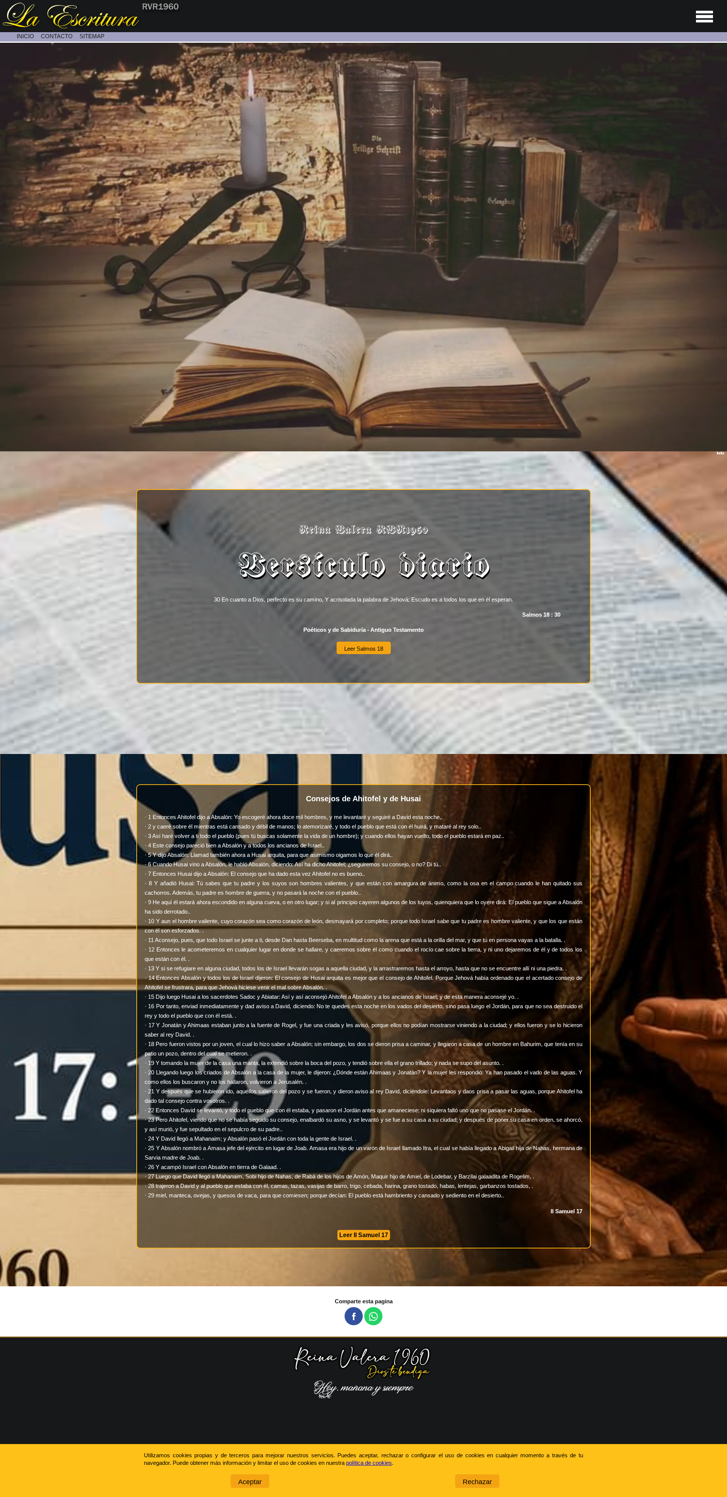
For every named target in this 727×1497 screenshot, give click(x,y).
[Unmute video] (363, 247)
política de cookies (369, 1463)
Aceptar (250, 1482)
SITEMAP (92, 36)
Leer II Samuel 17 (363, 1235)
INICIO (25, 36)
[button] (354, 1316)
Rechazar (477, 1482)
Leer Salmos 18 (363, 648)
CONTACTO (57, 36)
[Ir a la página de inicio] (90, 26)
